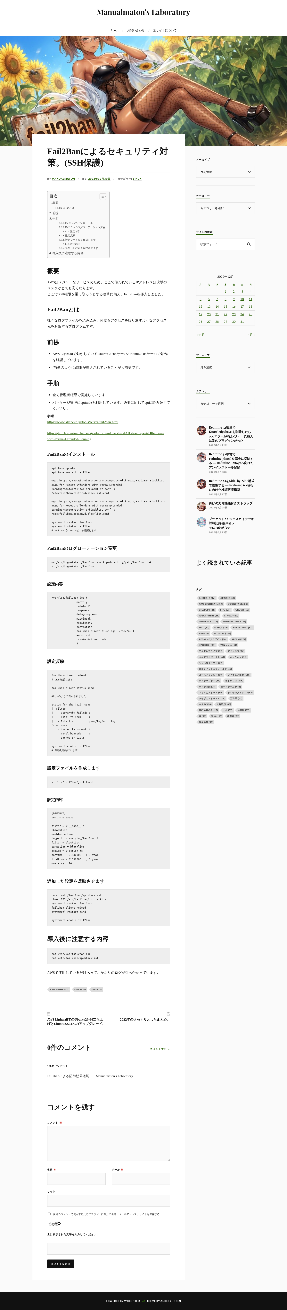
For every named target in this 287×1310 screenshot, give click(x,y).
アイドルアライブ (211, 651)
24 (242, 314)
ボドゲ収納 (207, 686)
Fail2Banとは (67, 208)
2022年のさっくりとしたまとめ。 (145, 1019)
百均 (216, 716)
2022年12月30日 (99, 178)
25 (250, 314)
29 (225, 321)
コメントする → (160, 1049)
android (207, 598)
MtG (204, 627)
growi (242, 609)
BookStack (238, 604)
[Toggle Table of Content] (101, 196)
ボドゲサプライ (209, 680)
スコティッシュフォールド (215, 669)
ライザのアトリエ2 (240, 692)
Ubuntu (97, 989)
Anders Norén (170, 1300)
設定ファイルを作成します (80, 239)
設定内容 (75, 231)
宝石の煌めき (208, 710)
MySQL (221, 627)
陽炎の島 (206, 722)
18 (250, 306)
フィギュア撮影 (239, 674)
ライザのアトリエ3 (212, 698)
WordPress (132, 1300)
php (204, 633)
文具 (228, 710)
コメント (54, 1122)
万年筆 (236, 698)
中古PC (205, 704)
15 (225, 306)
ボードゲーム (231, 686)
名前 (52, 1169)
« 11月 (200, 334)
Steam (239, 639)
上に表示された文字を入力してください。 (73, 1234)
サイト (51, 1191)
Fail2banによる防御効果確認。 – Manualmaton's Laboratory (90, 1076)
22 (225, 314)
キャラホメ (238, 657)
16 (234, 306)
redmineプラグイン (212, 639)
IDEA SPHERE (209, 615)
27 (209, 321)
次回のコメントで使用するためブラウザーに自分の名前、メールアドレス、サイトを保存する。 (107, 1214)
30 (234, 321)
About (115, 30)
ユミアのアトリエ (211, 692)
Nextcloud (242, 627)
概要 (55, 203)
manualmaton (63, 178)
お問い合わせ (136, 30)
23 (234, 314)
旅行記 (244, 710)
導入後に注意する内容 (68, 253)
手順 (55, 218)
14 (217, 306)
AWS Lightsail (59, 989)
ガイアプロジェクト (212, 657)
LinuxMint (208, 621)
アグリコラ (236, 651)
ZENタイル (228, 645)
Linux (137, 178)
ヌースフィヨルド (211, 674)
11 (250, 299)
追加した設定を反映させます (81, 248)
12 (200, 306)
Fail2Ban (80, 989)
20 (209, 314)
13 (209, 306)
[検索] (249, 244)
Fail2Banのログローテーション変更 (85, 227)
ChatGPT (207, 609)
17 (242, 306)
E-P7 (225, 609)
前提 (55, 213)
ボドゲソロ (234, 680)
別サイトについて (165, 30)
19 (200, 314)
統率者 (233, 716)
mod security (234, 621)
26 (200, 321)
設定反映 (70, 235)
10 (242, 299)
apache (227, 598)
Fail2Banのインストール (79, 223)
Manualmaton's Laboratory (143, 12)
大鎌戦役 (224, 704)
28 (217, 321)
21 (217, 314)
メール (118, 1169)
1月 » (251, 334)
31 (242, 321)
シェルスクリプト (211, 663)
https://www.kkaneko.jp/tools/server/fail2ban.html (82, 422)
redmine (222, 633)
